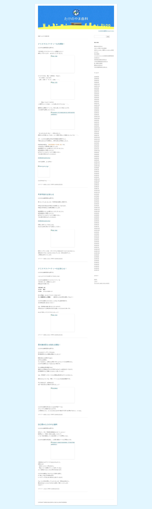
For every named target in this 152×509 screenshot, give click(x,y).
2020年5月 (96, 158)
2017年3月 (96, 203)
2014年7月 (96, 258)
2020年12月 (97, 150)
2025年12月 (97, 84)
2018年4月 (96, 184)
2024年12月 (97, 105)
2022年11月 (97, 129)
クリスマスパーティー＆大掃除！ (51, 44)
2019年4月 (96, 173)
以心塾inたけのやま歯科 (47, 424)
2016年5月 (96, 219)
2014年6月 (96, 260)
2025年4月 (96, 97)
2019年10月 (97, 165)
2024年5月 (96, 112)
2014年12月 (97, 249)
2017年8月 (96, 196)
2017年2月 (96, 205)
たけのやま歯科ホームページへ (106, 31)
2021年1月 (96, 148)
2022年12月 (97, 128)
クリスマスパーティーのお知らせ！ (52, 268)
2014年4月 (96, 264)
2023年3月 (96, 126)
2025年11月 (97, 86)
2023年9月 (96, 120)
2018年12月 (97, 179)
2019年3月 (96, 175)
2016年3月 (96, 222)
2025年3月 (96, 99)
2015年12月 (97, 228)
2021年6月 (96, 143)
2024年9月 (96, 107)
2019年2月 (96, 177)
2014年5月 (96, 262)
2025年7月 (96, 92)
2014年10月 (97, 253)
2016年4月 (96, 220)
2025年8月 (96, 90)
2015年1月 (96, 247)
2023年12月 (97, 116)
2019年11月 (97, 164)
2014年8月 (96, 256)
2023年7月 (96, 122)
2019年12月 (97, 162)
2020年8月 (96, 154)
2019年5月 (96, 171)
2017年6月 (96, 198)
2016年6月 (96, 217)
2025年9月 (96, 88)
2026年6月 (96, 78)
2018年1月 (96, 188)
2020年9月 (96, 152)
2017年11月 (97, 192)
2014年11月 (97, 251)
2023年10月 (97, 118)
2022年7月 (96, 131)
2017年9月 (96, 194)
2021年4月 (96, 145)
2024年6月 (96, 110)
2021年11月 (97, 139)
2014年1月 (96, 270)
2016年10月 (97, 211)
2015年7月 (96, 236)
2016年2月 (96, 224)
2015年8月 (96, 234)
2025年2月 (96, 101)
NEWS (45, 184)
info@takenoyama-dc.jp (44, 158)
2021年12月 (97, 137)
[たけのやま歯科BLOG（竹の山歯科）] (76, 18)
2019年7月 (96, 169)
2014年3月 (96, 266)
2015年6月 (96, 238)
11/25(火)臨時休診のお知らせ (101, 61)
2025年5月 (96, 95)
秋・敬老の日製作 (98, 63)
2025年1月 (96, 103)
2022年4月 (96, 133)
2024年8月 (96, 109)
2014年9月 (96, 255)
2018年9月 (96, 183)
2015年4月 (96, 241)
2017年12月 (97, 190)
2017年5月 (96, 200)
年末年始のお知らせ (46, 194)
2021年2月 (96, 146)
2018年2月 (96, 186)
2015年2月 (96, 245)
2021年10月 (97, 141)
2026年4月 (96, 82)
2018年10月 (97, 181)
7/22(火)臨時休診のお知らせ (100, 67)
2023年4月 (96, 124)
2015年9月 (96, 232)
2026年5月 (96, 80)
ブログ (48, 184)
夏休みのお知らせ (98, 46)
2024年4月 (96, 114)
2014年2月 (96, 268)
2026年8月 (96, 76)
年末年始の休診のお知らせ (100, 59)
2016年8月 (96, 215)
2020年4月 (96, 160)
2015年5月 (96, 239)
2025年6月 (96, 93)
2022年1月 (96, 135)
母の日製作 (96, 54)
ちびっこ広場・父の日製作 (100, 48)
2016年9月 (96, 213)
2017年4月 (96, 201)
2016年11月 (97, 209)
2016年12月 (97, 207)
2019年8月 (96, 167)
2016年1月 (96, 226)
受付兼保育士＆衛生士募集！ (49, 344)
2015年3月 (96, 243)
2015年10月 (97, 230)
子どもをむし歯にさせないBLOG (101, 283)
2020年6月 (96, 156)
